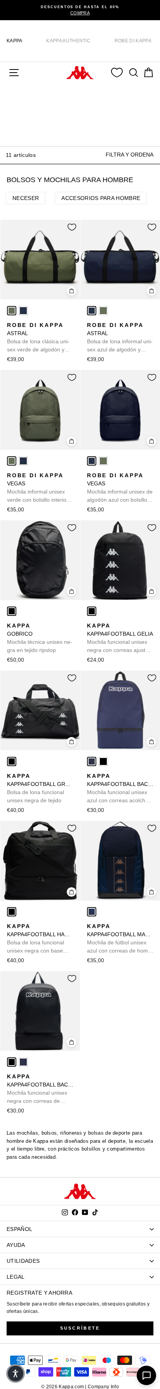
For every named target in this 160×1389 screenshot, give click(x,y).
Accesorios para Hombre (100, 198)
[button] (15, 1373)
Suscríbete (80, 1328)
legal (16, 1277)
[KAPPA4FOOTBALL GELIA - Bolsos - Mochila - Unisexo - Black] (91, 611)
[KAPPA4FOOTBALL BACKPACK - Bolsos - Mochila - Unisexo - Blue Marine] (91, 761)
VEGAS (37, 488)
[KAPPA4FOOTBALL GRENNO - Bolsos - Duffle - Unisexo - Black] (11, 761)
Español (19, 1229)
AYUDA (16, 1245)
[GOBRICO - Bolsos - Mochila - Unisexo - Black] (11, 611)
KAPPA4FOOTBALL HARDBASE (40, 939)
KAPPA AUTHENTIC (68, 40)
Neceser (25, 198)
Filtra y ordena (129, 154)
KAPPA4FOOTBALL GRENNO (40, 788)
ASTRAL (38, 338)
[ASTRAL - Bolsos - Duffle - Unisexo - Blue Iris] (23, 310)
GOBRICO (39, 637)
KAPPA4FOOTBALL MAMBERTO (120, 939)
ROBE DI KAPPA (133, 40)
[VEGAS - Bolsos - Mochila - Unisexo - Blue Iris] (23, 461)
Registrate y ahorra (39, 1293)
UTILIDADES (23, 1261)
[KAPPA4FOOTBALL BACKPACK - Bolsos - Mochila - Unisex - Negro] (103, 761)
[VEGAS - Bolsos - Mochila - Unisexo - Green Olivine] (11, 461)
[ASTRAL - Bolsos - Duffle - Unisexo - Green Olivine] (11, 310)
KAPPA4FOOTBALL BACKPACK (120, 789)
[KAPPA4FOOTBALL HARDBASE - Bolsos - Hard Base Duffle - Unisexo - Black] (11, 911)
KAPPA (15, 40)
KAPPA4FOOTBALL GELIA (120, 638)
